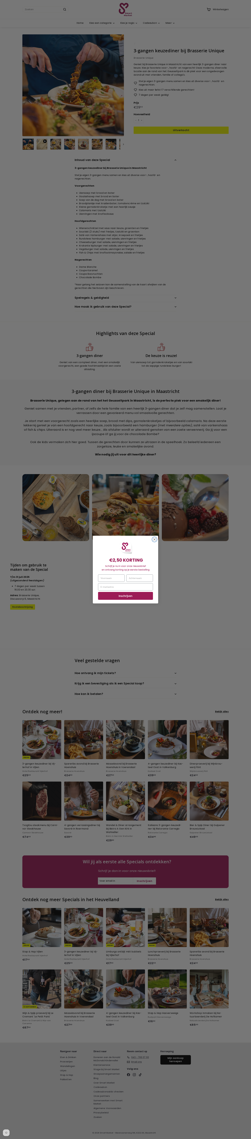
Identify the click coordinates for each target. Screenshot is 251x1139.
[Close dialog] (154, 539)
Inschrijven (125, 596)
